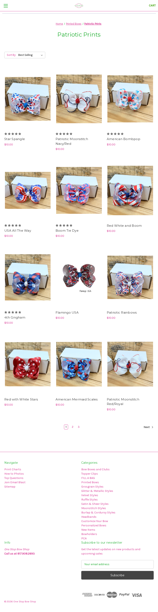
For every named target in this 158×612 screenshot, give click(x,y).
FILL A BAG (88, 478)
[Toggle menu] (5, 5)
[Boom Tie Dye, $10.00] (79, 190)
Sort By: (11, 54)
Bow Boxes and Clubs (95, 469)
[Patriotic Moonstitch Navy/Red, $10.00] (79, 99)
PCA (84, 538)
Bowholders (89, 534)
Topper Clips (89, 473)
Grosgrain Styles (92, 486)
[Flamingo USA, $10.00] (79, 277)
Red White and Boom (124, 226)
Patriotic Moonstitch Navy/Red (72, 141)
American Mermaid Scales (77, 399)
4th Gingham (14, 317)
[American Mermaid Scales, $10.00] (79, 364)
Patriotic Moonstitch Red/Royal (123, 401)
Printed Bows (90, 482)
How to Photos (14, 473)
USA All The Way (17, 230)
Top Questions (13, 478)
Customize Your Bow (94, 521)
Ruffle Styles (89, 499)
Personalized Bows (93, 525)
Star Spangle (14, 139)
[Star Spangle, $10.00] (28, 99)
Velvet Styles (89, 495)
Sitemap (9, 486)
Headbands (88, 517)
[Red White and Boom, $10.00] (130, 190)
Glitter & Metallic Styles (97, 491)
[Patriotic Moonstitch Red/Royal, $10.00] (130, 364)
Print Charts (12, 469)
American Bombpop (123, 139)
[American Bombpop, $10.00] (130, 99)
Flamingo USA (67, 312)
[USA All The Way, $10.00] (28, 190)
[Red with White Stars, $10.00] (28, 364)
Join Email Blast (15, 482)
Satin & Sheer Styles (95, 504)
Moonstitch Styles (93, 508)
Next (147, 427)
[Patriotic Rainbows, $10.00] (130, 277)
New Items (88, 529)
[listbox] (31, 55)
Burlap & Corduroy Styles (98, 512)
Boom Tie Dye (67, 230)
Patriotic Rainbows (122, 312)
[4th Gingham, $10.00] (28, 277)
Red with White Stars (21, 399)
